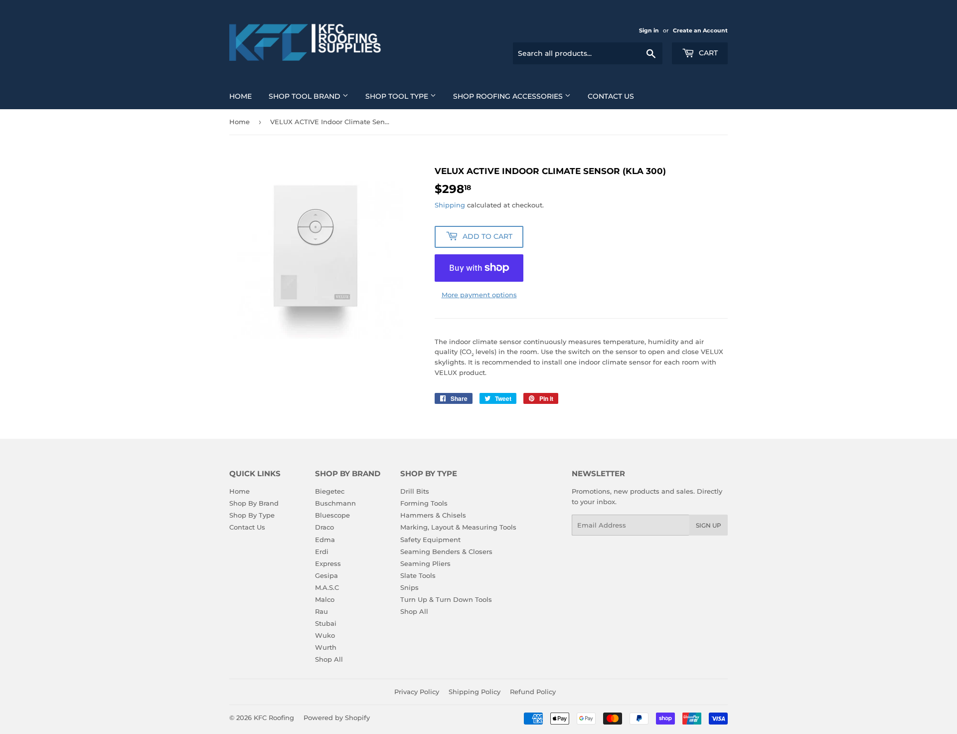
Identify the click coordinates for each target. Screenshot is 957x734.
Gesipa (326, 575)
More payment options (479, 295)
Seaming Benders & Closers (446, 551)
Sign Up (708, 525)
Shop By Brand (254, 503)
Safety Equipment (430, 540)
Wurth (325, 647)
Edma (325, 540)
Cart (707, 52)
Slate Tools (418, 575)
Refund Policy (533, 692)
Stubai (325, 623)
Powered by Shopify (337, 718)
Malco (324, 599)
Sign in (649, 30)
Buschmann (335, 503)
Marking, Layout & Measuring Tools (458, 527)
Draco (324, 527)
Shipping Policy (474, 692)
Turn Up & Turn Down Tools (446, 599)
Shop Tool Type (397, 96)
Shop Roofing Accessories (509, 96)
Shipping (450, 205)
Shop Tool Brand (305, 96)
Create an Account (700, 30)
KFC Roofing (274, 718)
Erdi (321, 551)
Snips (409, 587)
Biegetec (329, 491)
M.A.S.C (327, 587)
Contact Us (611, 96)
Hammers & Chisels (433, 515)
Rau (321, 611)
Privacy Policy (416, 692)
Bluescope (332, 515)
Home (240, 96)
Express (328, 563)
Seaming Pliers (425, 563)
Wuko (325, 635)
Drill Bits (414, 491)
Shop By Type (252, 515)
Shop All (329, 659)
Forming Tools (424, 503)
